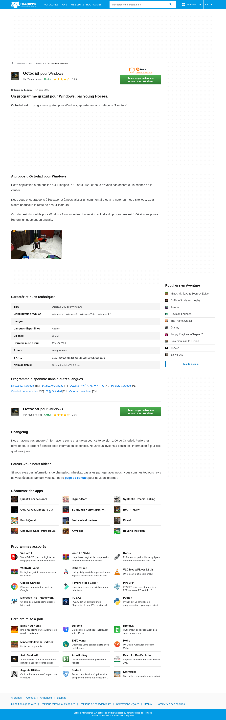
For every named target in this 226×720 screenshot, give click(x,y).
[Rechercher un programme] (170, 4)
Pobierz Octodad (121, 385)
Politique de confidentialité (95, 704)
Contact (30, 697)
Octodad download (80, 391)
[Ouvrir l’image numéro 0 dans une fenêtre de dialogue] (36, 244)
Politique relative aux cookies (58, 704)
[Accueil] (12, 63)
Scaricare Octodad (52, 385)
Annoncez (46, 697)
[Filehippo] (23, 4)
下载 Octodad (54, 391)
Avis (64, 4)
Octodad (43, 73)
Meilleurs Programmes (86, 4)
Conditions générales (23, 704)
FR (206, 4)
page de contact (76, 477)
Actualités (51, 4)
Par (32, 79)
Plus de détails (190, 364)
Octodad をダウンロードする (87, 385)
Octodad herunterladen (24, 391)
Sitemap (61, 697)
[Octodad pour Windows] (15, 76)
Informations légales (127, 704)
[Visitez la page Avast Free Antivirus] (140, 71)
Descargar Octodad (22, 385)
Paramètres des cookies (171, 704)
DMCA (148, 704)
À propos (16, 697)
